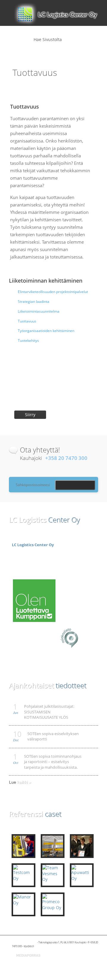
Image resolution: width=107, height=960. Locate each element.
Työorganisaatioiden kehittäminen (46, 330)
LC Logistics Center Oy (33, 544)
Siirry (30, 414)
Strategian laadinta (33, 301)
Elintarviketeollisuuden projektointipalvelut (53, 291)
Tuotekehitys (28, 340)
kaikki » (24, 782)
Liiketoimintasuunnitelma (38, 311)
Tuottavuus (27, 321)
